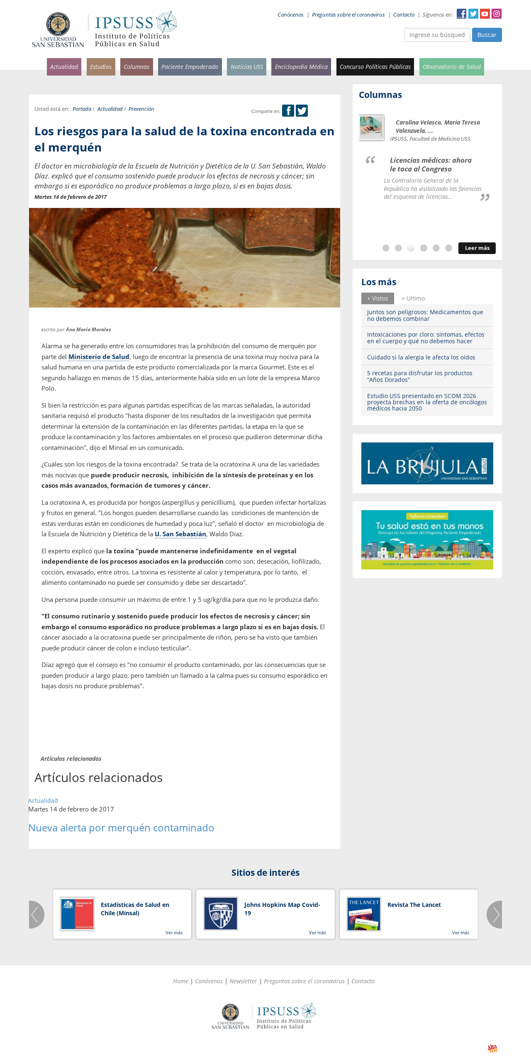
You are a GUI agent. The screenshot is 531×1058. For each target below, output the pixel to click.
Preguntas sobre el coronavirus (348, 14)
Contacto (403, 14)
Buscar (487, 35)
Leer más (477, 248)
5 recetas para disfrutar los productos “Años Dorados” (420, 376)
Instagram (497, 14)
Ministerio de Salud (98, 356)
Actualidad (64, 67)
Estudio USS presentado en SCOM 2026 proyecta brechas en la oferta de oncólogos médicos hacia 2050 (427, 402)
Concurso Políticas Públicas (375, 67)
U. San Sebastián (180, 534)
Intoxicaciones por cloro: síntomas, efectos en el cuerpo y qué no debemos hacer (426, 337)
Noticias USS (247, 67)
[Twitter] (302, 111)
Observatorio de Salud (452, 67)
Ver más (174, 932)
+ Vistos (377, 298)
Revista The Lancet (414, 905)
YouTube (485, 14)
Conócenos (291, 14)
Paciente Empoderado (189, 67)
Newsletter (243, 981)
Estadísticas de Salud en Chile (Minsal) (135, 909)
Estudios (101, 67)
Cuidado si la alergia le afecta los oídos (421, 357)
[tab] (377, 298)
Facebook (462, 14)
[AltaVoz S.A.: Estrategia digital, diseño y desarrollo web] (492, 1048)
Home (180, 981)
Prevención (141, 108)
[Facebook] (288, 111)
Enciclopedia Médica (301, 67)
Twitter (473, 14)
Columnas (136, 67)
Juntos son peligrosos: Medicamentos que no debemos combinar (425, 315)
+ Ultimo (413, 298)
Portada (82, 108)
